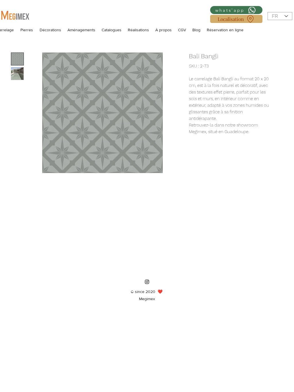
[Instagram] (147, 282)
